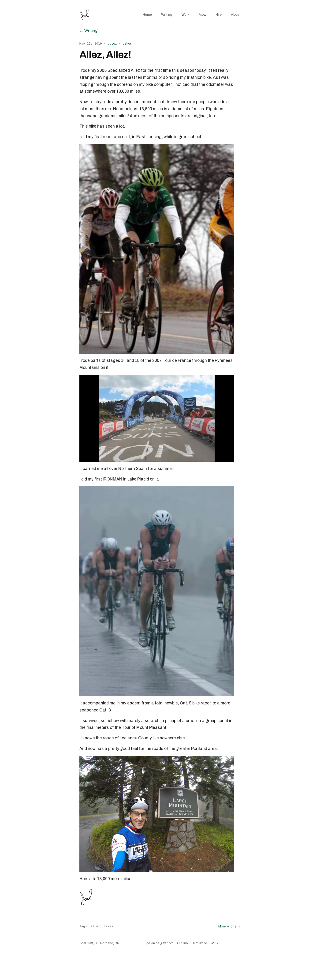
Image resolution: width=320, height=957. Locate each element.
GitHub (182, 943)
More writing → (229, 926)
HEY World (199, 943)
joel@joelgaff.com (159, 943)
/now (202, 14)
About (236, 14)
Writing (166, 14)
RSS (214, 943)
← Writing (88, 30)
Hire (219, 14)
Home (147, 14)
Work (186, 14)
